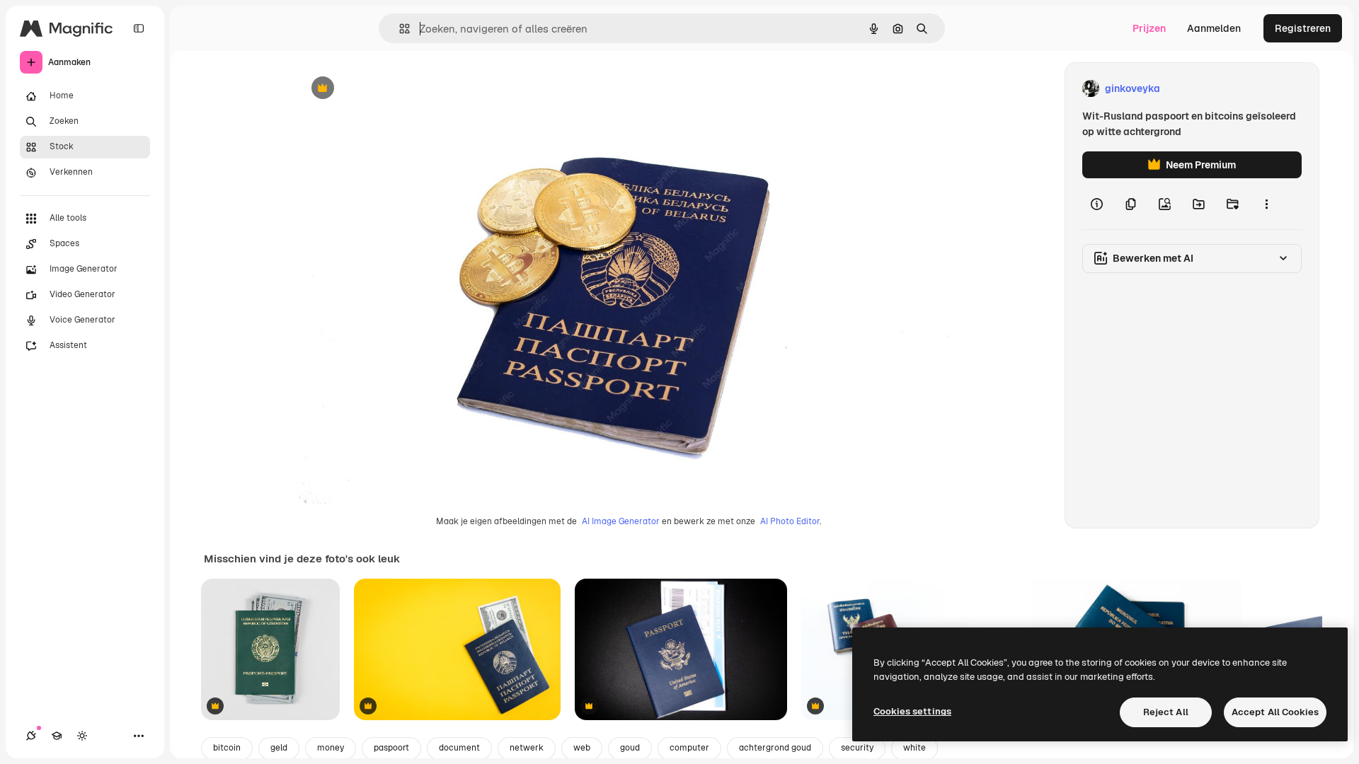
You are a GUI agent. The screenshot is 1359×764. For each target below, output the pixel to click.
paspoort (391, 747)
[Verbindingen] (31, 735)
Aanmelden (1214, 28)
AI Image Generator (621, 521)
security (857, 747)
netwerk (527, 747)
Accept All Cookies (1275, 712)
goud (630, 747)
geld (278, 747)
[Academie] (56, 735)
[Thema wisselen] (82, 735)
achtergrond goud (775, 747)
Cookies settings (912, 711)
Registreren (1303, 28)
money (330, 747)
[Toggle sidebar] (138, 28)
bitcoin (227, 747)
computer (689, 747)
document (459, 747)
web (581, 747)
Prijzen (1149, 28)
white (914, 747)
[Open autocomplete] (398, 28)
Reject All (1165, 712)
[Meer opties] (1266, 204)
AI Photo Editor (790, 521)
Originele (390, 89)
